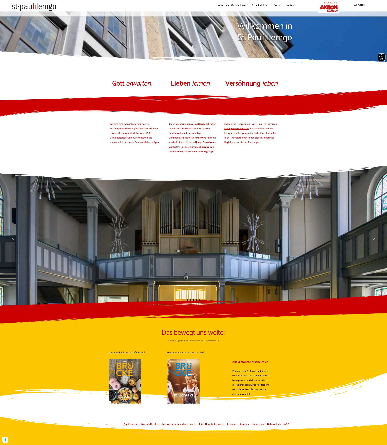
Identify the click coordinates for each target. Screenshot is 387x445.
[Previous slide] (13, 238)
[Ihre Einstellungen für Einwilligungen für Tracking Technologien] (5, 440)
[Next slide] (374, 238)
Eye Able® (359, 4)
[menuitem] (223, 5)
